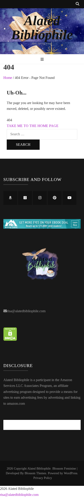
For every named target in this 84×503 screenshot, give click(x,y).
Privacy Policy (42, 478)
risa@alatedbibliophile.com (26, 311)
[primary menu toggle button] (42, 60)
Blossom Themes (35, 473)
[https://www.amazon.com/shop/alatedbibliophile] (10, 198)
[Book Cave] (42, 227)
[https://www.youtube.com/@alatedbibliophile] (69, 198)
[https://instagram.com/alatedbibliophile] (40, 198)
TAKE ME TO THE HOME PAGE (32, 126)
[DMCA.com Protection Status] (10, 339)
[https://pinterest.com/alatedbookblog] (55, 198)
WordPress (70, 473)
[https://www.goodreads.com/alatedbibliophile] (25, 198)
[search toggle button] (77, 4)
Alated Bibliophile (42, 27)
